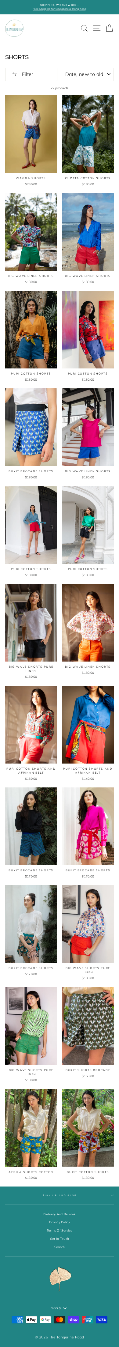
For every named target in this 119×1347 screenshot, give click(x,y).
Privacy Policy (59, 1222)
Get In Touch (59, 1239)
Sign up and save (60, 1195)
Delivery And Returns (59, 1214)
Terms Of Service (59, 1230)
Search (59, 1247)
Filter (27, 74)
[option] (59, 7)
